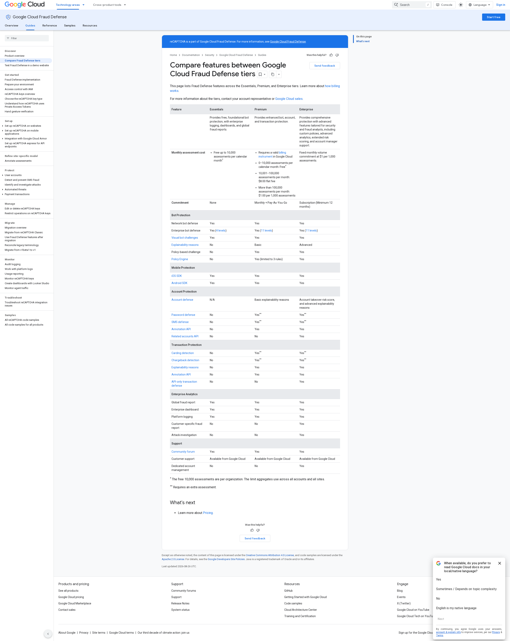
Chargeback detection (185, 360)
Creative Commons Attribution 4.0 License (270, 555)
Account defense (182, 299)
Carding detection (183, 353)
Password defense (183, 314)
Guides (30, 25)
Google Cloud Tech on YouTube (416, 616)
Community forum (183, 451)
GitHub (288, 590)
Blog (400, 590)
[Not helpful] (337, 55)
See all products (68, 590)
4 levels (221, 230)
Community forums (183, 590)
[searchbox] (27, 38)
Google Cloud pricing (71, 597)
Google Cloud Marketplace (74, 603)
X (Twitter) (404, 603)
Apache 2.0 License (173, 559)
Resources (90, 25)
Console (446, 5)
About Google (67, 632)
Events (401, 597)
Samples (70, 25)
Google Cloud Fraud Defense (40, 17)
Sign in (500, 4)
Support (176, 597)
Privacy (83, 632)
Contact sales (67, 609)
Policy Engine (180, 259)
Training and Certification (300, 616)
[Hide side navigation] (48, 634)
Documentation (191, 54)
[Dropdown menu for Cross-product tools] (126, 5)
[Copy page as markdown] (272, 74)
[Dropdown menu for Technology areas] (84, 5)
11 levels (266, 230)
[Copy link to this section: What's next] (199, 503)
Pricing (208, 513)
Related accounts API (185, 336)
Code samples (293, 603)
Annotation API (181, 329)
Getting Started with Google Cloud (305, 597)
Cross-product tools (107, 5)
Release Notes (180, 603)
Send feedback (324, 65)
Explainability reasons (185, 244)
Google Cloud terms (121, 632)
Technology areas (68, 5)
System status (180, 609)
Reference (49, 25)
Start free (493, 17)
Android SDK (179, 283)
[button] (26, 126)
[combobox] (412, 4)
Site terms (98, 632)
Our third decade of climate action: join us (163, 632)
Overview (11, 25)
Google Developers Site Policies (226, 559)
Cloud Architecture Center (300, 609)
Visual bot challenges (185, 237)
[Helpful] (331, 55)
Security (209, 54)
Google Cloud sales (289, 99)
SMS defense (180, 322)
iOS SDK (177, 275)
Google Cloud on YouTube (413, 609)
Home (173, 54)
